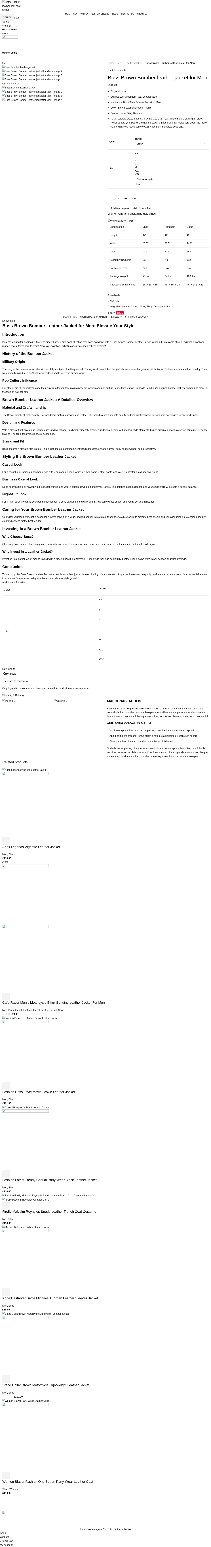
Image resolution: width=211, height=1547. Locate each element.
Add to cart (130, 198)
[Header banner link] (105, 773)
